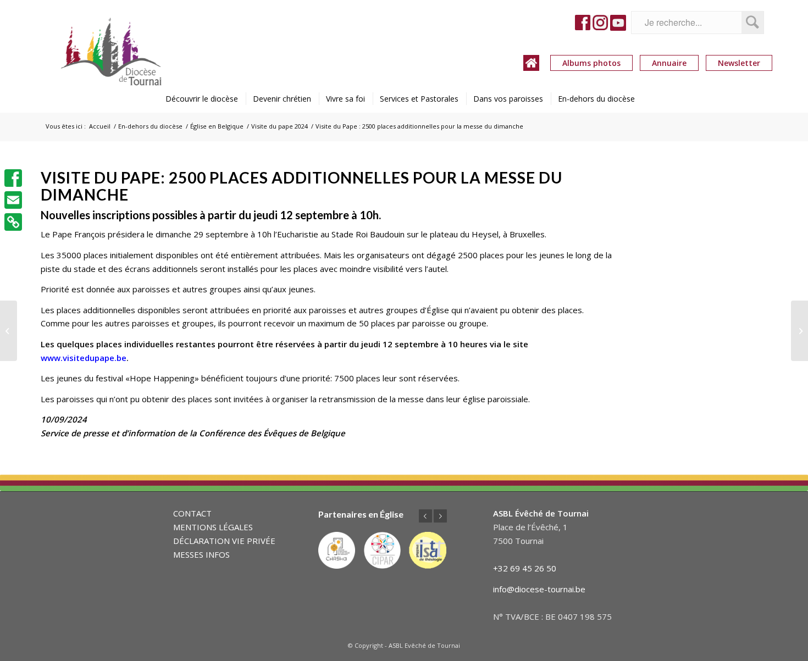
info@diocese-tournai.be (539, 589)
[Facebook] (13, 178)
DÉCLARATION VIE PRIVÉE (224, 540)
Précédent (425, 516)
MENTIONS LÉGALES (213, 526)
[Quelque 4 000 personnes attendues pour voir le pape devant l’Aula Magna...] (799, 331)
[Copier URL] (13, 222)
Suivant (440, 516)
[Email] (13, 200)
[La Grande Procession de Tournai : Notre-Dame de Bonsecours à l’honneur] (8, 331)
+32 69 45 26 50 (524, 568)
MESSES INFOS (201, 554)
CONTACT (192, 513)
